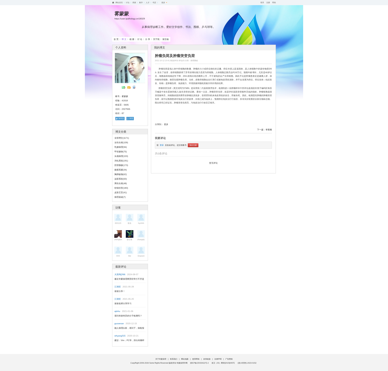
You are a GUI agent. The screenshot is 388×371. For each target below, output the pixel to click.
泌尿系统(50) (120, 179)
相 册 (131, 39)
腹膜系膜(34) (120, 170)
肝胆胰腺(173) (121, 165)
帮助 (274, 3)
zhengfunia (119, 240)
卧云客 (129, 240)
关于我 (156, 39)
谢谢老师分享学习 (122, 303)
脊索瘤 (269, 129)
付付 (118, 256)
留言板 (165, 39)
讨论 (127, 3)
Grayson (141, 256)
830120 (118, 223)
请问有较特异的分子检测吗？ (128, 316)
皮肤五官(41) (120, 192)
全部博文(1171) (121, 138)
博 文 (124, 39)
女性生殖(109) (121, 142)
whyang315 (119, 336)
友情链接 (207, 359)
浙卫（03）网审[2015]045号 (223, 363)
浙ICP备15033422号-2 (199, 363)
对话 (131, 118)
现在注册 (193, 145)
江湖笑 (117, 286)
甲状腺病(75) (120, 151)
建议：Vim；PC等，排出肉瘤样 (129, 340)
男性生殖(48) (120, 183)
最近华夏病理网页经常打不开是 (129, 279)
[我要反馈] (380, 330)
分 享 (147, 39)
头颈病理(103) (121, 156)
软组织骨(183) (121, 188)
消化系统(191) (121, 160)
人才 (147, 3)
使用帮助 (195, 359)
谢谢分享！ (119, 291)
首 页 (116, 39)
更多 (163, 3)
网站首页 (119, 3)
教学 (141, 3)
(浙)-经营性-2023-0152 (247, 363)
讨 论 (139, 39)
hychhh (141, 223)
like (129, 256)
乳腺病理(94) (120, 147)
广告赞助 (229, 359)
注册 (268, 3)
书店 (154, 3)
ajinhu (117, 311)
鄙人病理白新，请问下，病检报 (129, 328)
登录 (262, 3)
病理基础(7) (120, 197)
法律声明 (218, 359)
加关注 (121, 118)
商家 (134, 3)
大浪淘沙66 (119, 274)
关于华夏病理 (160, 359)
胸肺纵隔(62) (120, 174)
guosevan (119, 323)
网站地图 (184, 359)
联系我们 (173, 359)
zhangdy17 (142, 240)
